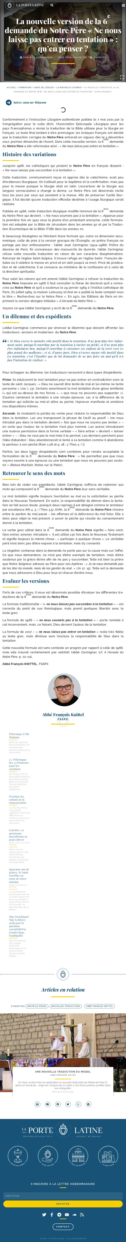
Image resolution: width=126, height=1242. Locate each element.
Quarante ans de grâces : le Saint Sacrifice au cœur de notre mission (19, 876)
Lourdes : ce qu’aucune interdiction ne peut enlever (18, 834)
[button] (123, 5)
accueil (11, 87)
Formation (25, 87)
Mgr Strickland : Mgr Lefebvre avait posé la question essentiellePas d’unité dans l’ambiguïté (19, 926)
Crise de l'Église (44, 87)
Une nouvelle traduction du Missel (63, 1071)
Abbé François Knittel (73, 57)
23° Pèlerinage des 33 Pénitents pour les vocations (19, 764)
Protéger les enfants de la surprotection (17, 799)
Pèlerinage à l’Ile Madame (19, 735)
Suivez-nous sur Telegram (29, 102)
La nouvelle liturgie (69, 87)
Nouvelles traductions (65, 1006)
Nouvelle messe (37, 1006)
